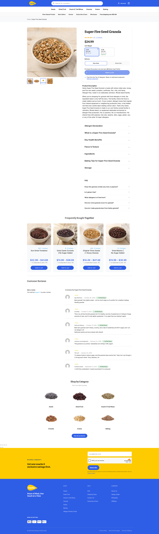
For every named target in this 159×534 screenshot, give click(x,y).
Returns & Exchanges (114, 530)
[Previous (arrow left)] (0, 447)
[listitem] (30, 81)
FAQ (88, 491)
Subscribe (93, 468)
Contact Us (90, 498)
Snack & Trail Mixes (76, 9)
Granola (89, 9)
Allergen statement (92, 79)
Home (29, 19)
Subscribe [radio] (118, 63)
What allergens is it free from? (95, 197)
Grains (97, 9)
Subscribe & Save (81, 14)
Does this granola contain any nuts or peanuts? (101, 187)
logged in (38, 292)
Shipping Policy (92, 494)
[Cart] (129, 3)
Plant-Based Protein (48, 14)
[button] (51, 399)
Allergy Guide (115, 494)
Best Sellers (62, 14)
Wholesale (93, 14)
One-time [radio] (96, 63)
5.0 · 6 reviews (97, 37)
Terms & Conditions (127, 530)
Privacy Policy (91, 473)
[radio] (92, 52)
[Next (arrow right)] (2, 447)
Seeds (53, 9)
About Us (114, 491)
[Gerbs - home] (32, 3)
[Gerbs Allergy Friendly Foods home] (43, 488)
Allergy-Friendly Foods (70, 511)
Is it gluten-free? (90, 192)
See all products (79, 436)
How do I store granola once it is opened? (99, 203)
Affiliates (114, 501)
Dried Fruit (62, 9)
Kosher (71, 14)
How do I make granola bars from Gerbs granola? (102, 208)
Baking (105, 9)
